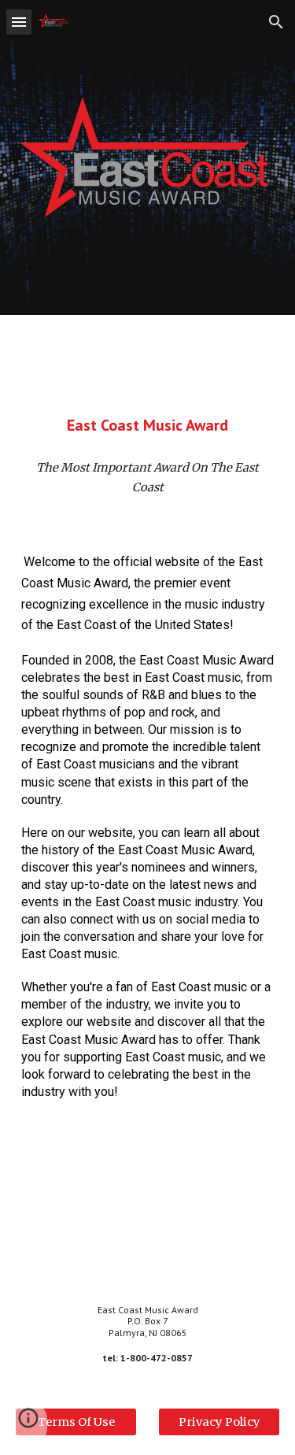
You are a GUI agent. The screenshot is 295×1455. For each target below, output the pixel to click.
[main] (148, 425)
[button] (19, 21)
